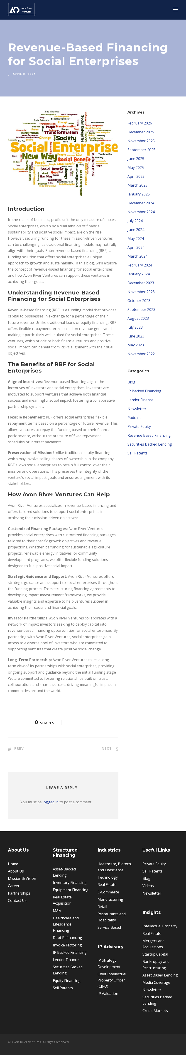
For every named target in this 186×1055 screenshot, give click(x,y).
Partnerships (19, 893)
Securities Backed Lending (149, 444)
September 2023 (141, 309)
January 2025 (138, 194)
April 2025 (135, 176)
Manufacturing (110, 899)
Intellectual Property (159, 925)
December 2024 (140, 202)
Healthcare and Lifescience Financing (66, 924)
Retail (102, 906)
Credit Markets (155, 1010)
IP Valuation (108, 993)
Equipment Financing (70, 889)
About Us (16, 871)
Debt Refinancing (67, 937)
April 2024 (135, 247)
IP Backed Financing (144, 390)
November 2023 (141, 291)
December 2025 (140, 131)
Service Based (109, 927)
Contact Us (17, 900)
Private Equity (139, 426)
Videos (148, 885)
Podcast (134, 417)
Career (14, 885)
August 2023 (138, 318)
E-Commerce (108, 892)
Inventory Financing (70, 882)
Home (13, 863)
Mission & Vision (22, 878)
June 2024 (135, 229)
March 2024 (137, 256)
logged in (51, 801)
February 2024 (139, 265)
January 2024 (138, 273)
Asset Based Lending (160, 975)
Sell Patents (137, 453)
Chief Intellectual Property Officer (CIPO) (112, 980)
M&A (57, 910)
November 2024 (141, 211)
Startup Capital (155, 954)
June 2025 (135, 158)
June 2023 (135, 336)
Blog (131, 382)
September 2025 (141, 149)
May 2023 (135, 344)
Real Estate (107, 884)
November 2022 (141, 353)
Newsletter (136, 408)
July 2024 (135, 220)
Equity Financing (67, 980)
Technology (108, 877)
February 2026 (139, 123)
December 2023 (140, 282)
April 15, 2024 (24, 74)
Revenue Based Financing (149, 435)
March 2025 (137, 185)
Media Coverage (156, 982)
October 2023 (138, 300)
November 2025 (141, 140)
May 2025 (135, 167)
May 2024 (135, 238)
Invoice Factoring (67, 945)
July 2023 (135, 327)
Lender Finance (140, 399)
